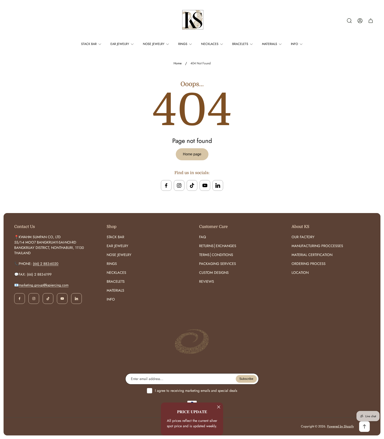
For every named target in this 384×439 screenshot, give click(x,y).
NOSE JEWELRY (119, 254)
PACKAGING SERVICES (217, 263)
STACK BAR (115, 237)
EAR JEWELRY (117, 245)
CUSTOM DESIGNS (214, 272)
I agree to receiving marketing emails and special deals (196, 390)
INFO (111, 299)
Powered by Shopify (340, 426)
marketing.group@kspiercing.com (43, 285)
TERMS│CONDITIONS (216, 254)
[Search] (349, 21)
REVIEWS (206, 281)
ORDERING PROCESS (309, 263)
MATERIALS (115, 290)
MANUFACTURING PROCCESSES (317, 245)
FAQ (202, 237)
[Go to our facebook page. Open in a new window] (166, 185)
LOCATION (300, 272)
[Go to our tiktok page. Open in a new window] (192, 185)
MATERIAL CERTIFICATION (312, 254)
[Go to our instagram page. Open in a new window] (179, 185)
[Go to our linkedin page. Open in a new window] (217, 185)
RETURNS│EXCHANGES (217, 245)
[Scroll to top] (364, 426)
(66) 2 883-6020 (45, 263)
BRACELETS (116, 281)
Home (178, 63)
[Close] (218, 407)
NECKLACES (116, 272)
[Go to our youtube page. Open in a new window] (205, 185)
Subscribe (246, 378)
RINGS (112, 263)
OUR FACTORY (303, 237)
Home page (192, 154)
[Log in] (360, 21)
